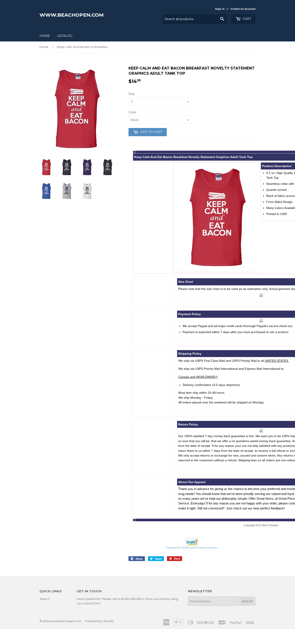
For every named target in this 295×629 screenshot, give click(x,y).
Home (45, 36)
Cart (246, 19)
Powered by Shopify (99, 621)
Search (45, 599)
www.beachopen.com (72, 15)
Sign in (220, 8)
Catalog (64, 36)
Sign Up (247, 601)
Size (131, 94)
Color (132, 112)
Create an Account (242, 8)
